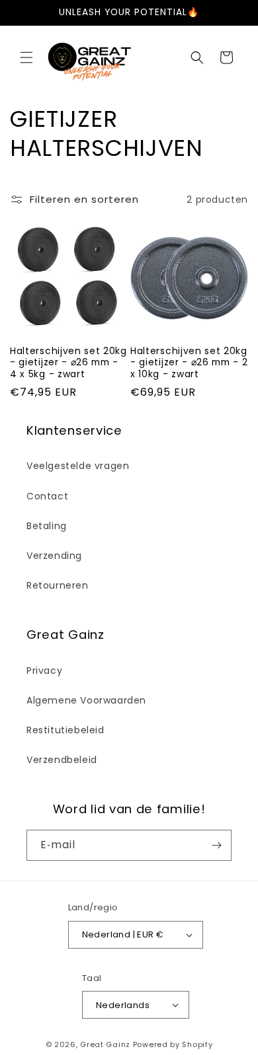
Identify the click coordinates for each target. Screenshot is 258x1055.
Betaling (46, 525)
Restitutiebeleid (65, 730)
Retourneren (57, 585)
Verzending (54, 555)
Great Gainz (105, 1044)
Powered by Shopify (173, 1044)
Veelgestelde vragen (77, 465)
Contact (47, 496)
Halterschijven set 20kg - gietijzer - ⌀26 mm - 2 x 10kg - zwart (189, 363)
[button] (26, 57)
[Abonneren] (216, 845)
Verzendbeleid (61, 759)
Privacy (44, 670)
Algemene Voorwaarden (86, 700)
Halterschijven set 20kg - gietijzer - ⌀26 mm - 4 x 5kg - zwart (68, 363)
